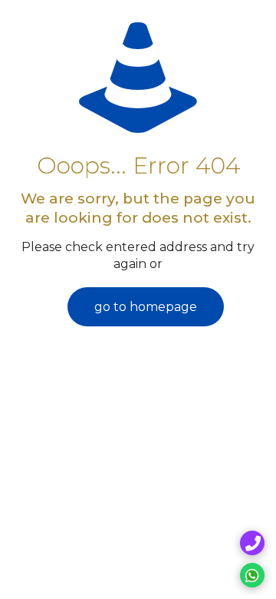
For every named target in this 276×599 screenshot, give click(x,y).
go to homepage (145, 307)
